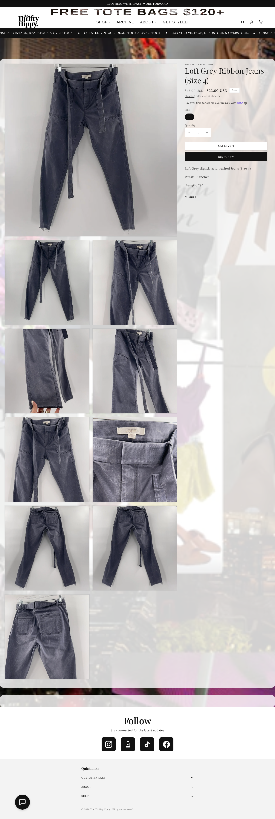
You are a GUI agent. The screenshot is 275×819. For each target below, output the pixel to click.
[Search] (242, 22)
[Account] (251, 22)
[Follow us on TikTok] (147, 744)
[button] (137, 778)
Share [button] (192, 197)
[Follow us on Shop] (128, 744)
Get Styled (175, 22)
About (147, 22)
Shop (102, 22)
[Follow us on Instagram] (109, 744)
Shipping (190, 96)
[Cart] (260, 22)
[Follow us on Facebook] (166, 744)
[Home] (28, 22)
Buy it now (226, 157)
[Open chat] (22, 802)
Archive (125, 22)
